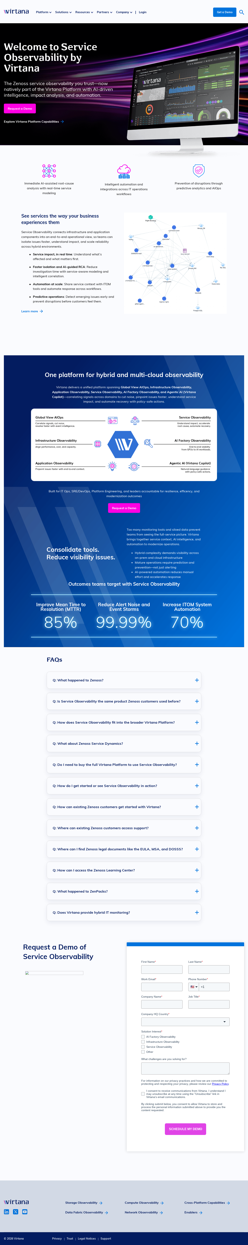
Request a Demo (20, 108)
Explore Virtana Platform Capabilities (31, 121)
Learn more (29, 311)
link (6, 1211)
